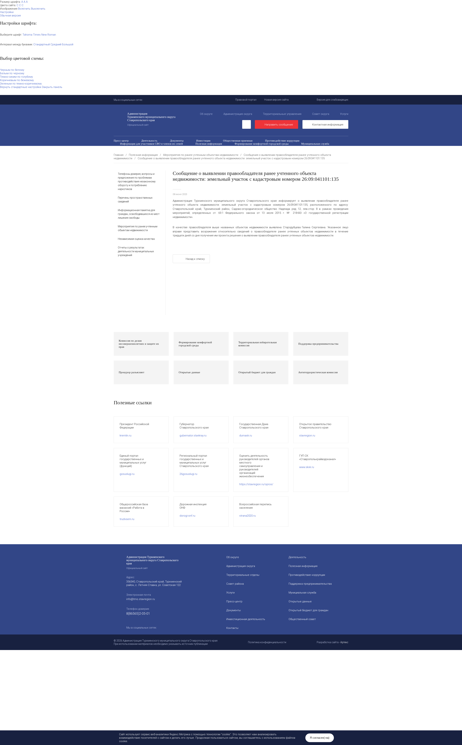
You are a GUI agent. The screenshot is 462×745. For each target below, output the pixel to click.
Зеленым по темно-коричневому (21, 83)
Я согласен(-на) (319, 737)
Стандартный (41, 44)
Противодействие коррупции (282, 140)
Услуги (344, 114)
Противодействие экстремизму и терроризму (199, 149)
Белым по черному (12, 73)
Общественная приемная (237, 140)
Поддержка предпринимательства (310, 583)
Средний (56, 44)
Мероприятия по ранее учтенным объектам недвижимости (137, 228)
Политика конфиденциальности (267, 642)
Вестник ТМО (246, 149)
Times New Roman (44, 34)
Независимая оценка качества (136, 239)
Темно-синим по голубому (16, 76)
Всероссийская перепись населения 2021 (291, 149)
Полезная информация (208, 143)
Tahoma (27, 34)
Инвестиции (203, 140)
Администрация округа (237, 114)
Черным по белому (12, 70)
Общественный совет (216, 146)
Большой (67, 44)
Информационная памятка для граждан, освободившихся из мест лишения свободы (139, 214)
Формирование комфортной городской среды (262, 143)
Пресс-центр (121, 140)
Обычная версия (10, 15)
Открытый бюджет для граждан (172, 146)
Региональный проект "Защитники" (308, 152)
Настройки (7, 12)
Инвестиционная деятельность (245, 619)
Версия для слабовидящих (332, 99)
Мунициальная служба (302, 592)
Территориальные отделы (242, 575)
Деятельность (149, 140)
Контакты (232, 628)
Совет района (235, 583)
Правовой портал (245, 99)
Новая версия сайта (276, 99)
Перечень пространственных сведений (213, 152)
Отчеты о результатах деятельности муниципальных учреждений (136, 251)
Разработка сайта (328, 642)
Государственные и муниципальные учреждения (148, 152)
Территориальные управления (282, 114)
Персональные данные (261, 152)
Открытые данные (130, 146)
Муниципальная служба (315, 143)
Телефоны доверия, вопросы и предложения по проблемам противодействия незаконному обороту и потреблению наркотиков (137, 181)
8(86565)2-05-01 (138, 613)
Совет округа (320, 114)
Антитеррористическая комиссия (139, 149)
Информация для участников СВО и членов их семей (151, 143)
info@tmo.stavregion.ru (140, 599)
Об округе (206, 114)
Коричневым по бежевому (17, 80)
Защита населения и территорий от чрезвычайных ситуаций (277, 146)
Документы (177, 140)
